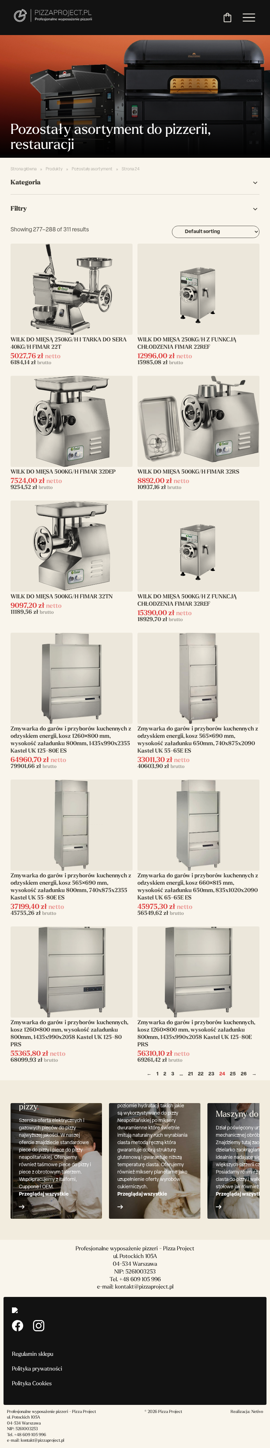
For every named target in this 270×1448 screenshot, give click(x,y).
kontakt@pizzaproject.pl (144, 1287)
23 (211, 1074)
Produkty (54, 169)
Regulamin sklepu (32, 1354)
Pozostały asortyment (92, 169)
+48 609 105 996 (140, 1280)
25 (233, 1074)
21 (190, 1074)
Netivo (257, 1412)
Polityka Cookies (32, 1384)
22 (201, 1074)
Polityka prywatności (37, 1369)
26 (244, 1074)
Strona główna (24, 169)
